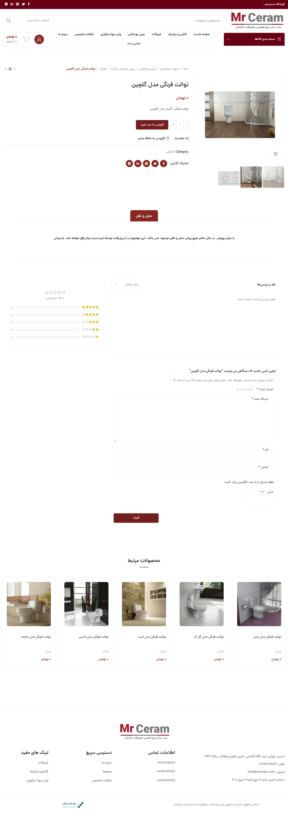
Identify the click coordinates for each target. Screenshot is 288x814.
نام (265, 449)
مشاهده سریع (236, 598)
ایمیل (263, 467)
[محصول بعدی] (5, 69)
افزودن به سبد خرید (152, 125)
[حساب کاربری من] (39, 39)
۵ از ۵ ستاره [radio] (237, 389)
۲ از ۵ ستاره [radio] (247, 389)
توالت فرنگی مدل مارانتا (36, 637)
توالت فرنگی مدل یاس (267, 637)
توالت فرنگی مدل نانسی (93, 637)
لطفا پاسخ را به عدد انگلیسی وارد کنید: (248, 482)
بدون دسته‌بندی (169, 69)
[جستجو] (8, 21)
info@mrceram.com (261, 772)
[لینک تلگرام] (6, 4)
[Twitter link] (23, 4)
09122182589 (268, 764)
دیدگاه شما (260, 399)
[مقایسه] (236, 609)
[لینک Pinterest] (17, 4)
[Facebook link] (28, 4)
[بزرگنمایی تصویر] (275, 153)
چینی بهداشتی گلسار (122, 69)
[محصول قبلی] (14, 69)
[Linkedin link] (12, 4)
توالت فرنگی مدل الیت (152, 637)
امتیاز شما (265, 389)
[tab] (144, 215)
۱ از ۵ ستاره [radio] (251, 389)
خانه (185, 69)
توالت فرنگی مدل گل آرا (209, 637)
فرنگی (102, 69)
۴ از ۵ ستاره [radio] (241, 389)
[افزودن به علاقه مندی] (236, 621)
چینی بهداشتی (147, 69)
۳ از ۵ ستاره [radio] (244, 389)
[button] (236, 586)
